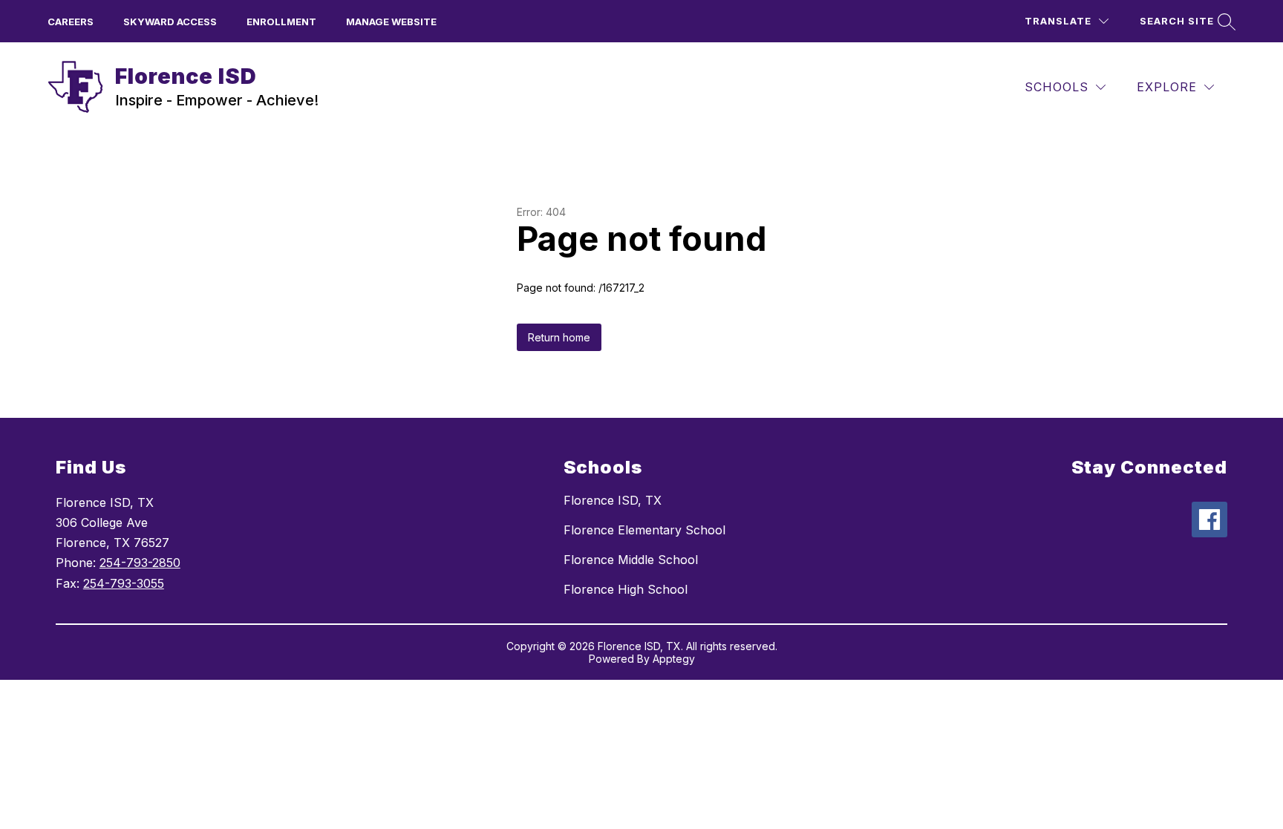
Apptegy (674, 658)
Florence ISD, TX (613, 500)
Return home (559, 337)
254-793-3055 (123, 583)
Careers (71, 21)
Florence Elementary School (644, 529)
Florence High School (626, 589)
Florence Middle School (631, 559)
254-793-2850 (139, 562)
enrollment (281, 21)
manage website (391, 21)
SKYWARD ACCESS (170, 21)
